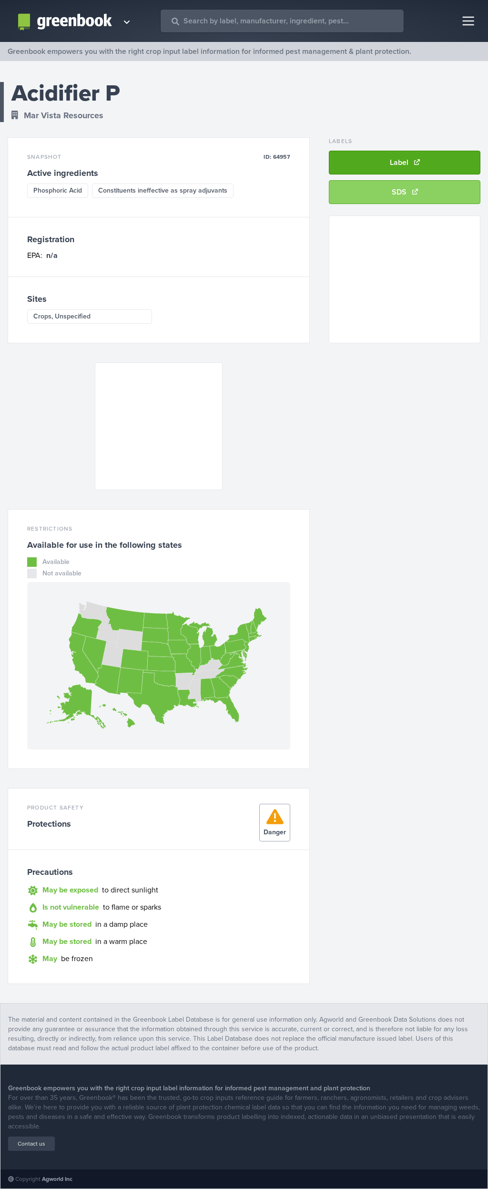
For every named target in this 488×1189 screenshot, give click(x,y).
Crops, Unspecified (62, 316)
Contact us (31, 1143)
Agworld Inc (57, 1179)
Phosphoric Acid (57, 190)
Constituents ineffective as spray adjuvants (162, 190)
